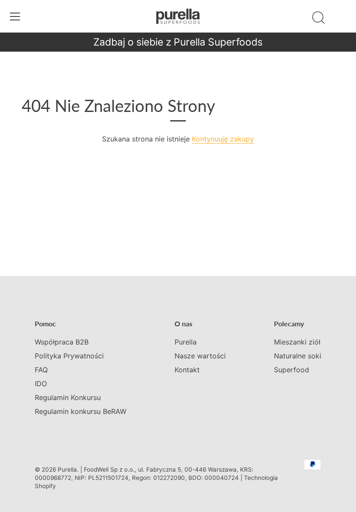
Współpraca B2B (62, 342)
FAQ (41, 369)
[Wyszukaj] (318, 17)
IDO (41, 383)
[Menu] (15, 16)
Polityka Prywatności (69, 355)
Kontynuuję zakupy (223, 139)
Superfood (291, 369)
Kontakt (187, 369)
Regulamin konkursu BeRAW (80, 411)
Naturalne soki (297, 355)
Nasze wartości (200, 355)
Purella (186, 342)
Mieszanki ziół (297, 342)
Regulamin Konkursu (68, 397)
